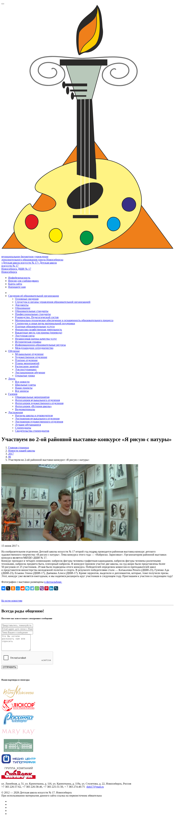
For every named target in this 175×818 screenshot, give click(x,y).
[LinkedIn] (51, 588)
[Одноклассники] (13, 588)
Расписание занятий (27, 366)
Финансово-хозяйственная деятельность (38, 329)
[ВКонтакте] (3, 588)
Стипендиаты (23, 427)
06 (9, 456)
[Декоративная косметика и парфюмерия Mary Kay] (18, 737)
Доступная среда (25, 335)
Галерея (12, 394)
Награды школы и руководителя (34, 415)
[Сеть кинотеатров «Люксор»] (18, 710)
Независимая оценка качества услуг (36, 338)
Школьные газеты (25, 384)
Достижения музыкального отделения (37, 418)
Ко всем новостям (11, 600)
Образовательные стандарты (31, 311)
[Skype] (27, 588)
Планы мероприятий (27, 363)
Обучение (14, 351)
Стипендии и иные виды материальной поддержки (45, 323)
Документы (22, 305)
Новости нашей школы (21, 450)
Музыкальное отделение (29, 354)
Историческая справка (28, 341)
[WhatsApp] (37, 588)
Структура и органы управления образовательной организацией (52, 301)
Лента (11, 378)
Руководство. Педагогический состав (37, 317)
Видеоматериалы (25, 409)
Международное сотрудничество (34, 348)
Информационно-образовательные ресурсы (40, 344)
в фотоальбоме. (53, 581)
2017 (11, 453)
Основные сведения (26, 298)
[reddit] (23, 588)
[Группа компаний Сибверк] (18, 777)
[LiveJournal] (56, 588)
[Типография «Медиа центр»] (18, 764)
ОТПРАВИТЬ (9, 667)
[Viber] (42, 588)
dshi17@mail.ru (95, 786)
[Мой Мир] (18, 588)
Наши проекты (23, 387)
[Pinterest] (46, 588)
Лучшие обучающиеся (28, 424)
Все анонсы (22, 390)
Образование (22, 308)
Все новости (22, 381)
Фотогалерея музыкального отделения (37, 400)
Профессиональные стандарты (33, 314)
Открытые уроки (25, 375)
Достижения (15, 412)
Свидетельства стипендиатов (32, 430)
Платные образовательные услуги (35, 326)
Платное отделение (26, 360)
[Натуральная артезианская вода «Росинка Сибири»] (18, 724)
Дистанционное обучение (30, 372)
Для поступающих (26, 369)
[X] (8, 588)
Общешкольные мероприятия (32, 397)
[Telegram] (32, 588)
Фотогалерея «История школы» (33, 406)
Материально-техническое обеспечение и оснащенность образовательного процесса (64, 320)
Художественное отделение (31, 357)
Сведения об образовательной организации (33, 295)
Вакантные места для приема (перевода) (38, 332)
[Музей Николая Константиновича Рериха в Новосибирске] (18, 750)
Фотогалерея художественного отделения (39, 403)
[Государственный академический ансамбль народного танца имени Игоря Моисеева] (18, 697)
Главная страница (18, 447)
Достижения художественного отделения (39, 421)
